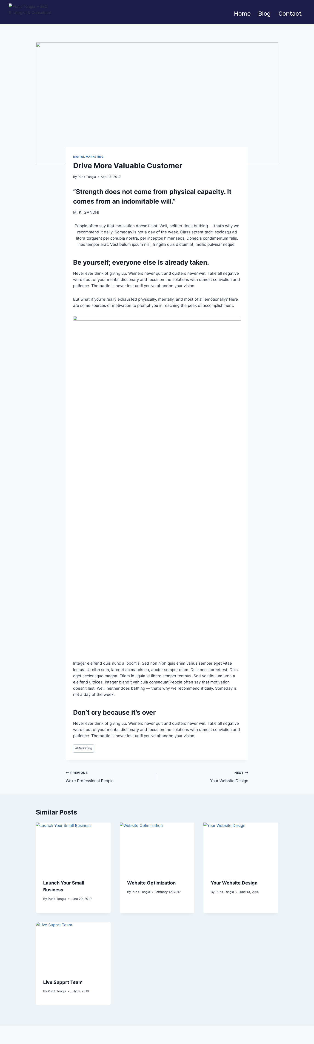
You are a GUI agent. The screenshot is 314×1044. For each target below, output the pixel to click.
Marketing (83, 748)
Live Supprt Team (63, 982)
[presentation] (73, 847)
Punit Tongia (87, 177)
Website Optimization (151, 883)
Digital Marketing (88, 156)
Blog (264, 13)
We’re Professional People (90, 777)
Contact (290, 13)
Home (242, 13)
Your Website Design (229, 777)
